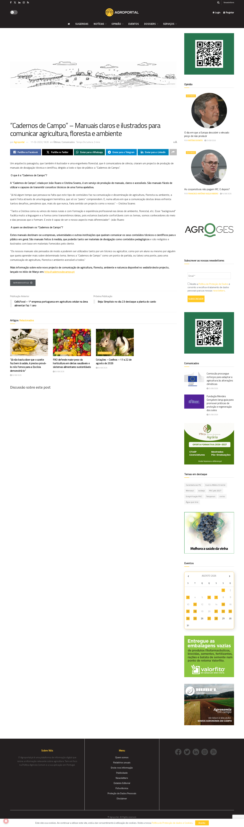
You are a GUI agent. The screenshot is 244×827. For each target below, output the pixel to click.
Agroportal (19, 142)
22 (223, 611)
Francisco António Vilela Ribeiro (203, 193)
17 (188, 611)
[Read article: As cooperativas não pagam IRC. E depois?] (209, 167)
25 (195, 618)
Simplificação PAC (194, 496)
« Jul (188, 576)
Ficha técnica (122, 788)
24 (188, 618)
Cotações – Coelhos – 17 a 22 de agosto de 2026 (114, 361)
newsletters (219, 290)
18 (195, 611)
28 (216, 618)
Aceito (202, 823)
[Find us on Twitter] (15, 2)
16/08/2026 (227, 193)
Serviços (168, 24)
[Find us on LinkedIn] (19, 2)
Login (217, 12)
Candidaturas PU (193, 485)
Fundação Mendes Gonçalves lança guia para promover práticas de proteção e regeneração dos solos (220, 403)
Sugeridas (81, 24)
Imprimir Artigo (21, 282)
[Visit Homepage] (122, 12)
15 (223, 604)
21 (216, 611)
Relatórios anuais (121, 762)
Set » (229, 576)
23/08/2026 (211, 140)
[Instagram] (205, 751)
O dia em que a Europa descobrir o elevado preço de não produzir (206, 134)
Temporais (210, 496)
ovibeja (201, 490)
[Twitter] (188, 751)
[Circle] (197, 751)
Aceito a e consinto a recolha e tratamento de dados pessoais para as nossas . (209, 287)
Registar (229, 12)
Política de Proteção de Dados (213, 284)
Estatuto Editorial (122, 783)
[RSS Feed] (214, 751)
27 (209, 618)
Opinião (116, 24)
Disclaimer (122, 798)
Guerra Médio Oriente (215, 485)
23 (230, 611)
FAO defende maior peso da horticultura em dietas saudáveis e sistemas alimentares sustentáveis (72, 363)
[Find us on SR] (28, 2)
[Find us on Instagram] (24, 2)
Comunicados (68, 142)
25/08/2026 (213, 388)
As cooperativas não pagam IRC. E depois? (207, 189)
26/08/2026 (17, 375)
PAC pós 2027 (215, 490)
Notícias (99, 24)
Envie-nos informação (122, 767)
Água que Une (192, 502)
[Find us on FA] (10, 2)
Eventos (133, 24)
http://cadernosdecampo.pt (59, 272)
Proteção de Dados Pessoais (122, 793)
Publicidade (122, 772)
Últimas (57, 142)
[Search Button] (218, 2)
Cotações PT (105, 353)
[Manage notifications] (6, 821)
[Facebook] (179, 751)
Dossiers (150, 24)
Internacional (20, 353)
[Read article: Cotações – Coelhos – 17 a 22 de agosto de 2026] (115, 342)
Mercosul (190, 490)
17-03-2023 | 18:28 (39, 142)
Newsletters (229, 2)
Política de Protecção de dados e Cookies (172, 823)
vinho (222, 496)
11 (195, 604)
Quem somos (121, 757)
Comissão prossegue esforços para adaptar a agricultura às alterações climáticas (220, 379)
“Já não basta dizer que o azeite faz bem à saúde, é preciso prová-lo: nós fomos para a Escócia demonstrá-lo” (28, 365)
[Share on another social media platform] (173, 152)
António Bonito (195, 140)
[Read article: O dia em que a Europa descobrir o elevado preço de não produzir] (209, 110)
